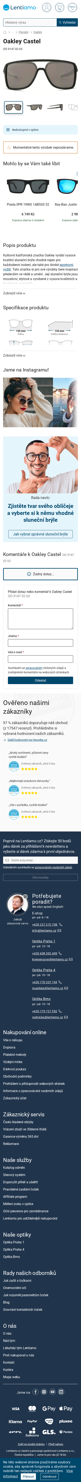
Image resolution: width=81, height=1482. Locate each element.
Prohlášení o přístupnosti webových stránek (34, 1083)
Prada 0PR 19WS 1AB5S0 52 (28, 204)
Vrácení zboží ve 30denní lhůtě (24, 1129)
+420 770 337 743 (44, 982)
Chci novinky (40, 877)
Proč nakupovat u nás (18, 1355)
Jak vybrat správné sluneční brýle (40, 534)
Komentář (15, 605)
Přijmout (28, 1476)
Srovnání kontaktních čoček (22, 1309)
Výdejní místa (12, 1062)
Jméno (13, 636)
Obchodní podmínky (17, 1076)
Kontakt (8, 1362)
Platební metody (14, 1054)
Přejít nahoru (55, 1444)
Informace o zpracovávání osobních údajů (33, 1091)
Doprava (9, 1047)
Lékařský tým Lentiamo (19, 1348)
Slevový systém (14, 1174)
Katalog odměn (14, 1167)
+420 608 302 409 (44, 953)
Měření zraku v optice (18, 1204)
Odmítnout (49, 1476)
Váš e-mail (16, 652)
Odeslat (40, 680)
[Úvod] (4, 32)
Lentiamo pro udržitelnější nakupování (30, 1218)
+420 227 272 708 (45, 924)
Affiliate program (15, 1196)
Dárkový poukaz (14, 1069)
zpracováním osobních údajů (53, 867)
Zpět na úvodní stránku (31, 1444)
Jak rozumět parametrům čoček (25, 1295)
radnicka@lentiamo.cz (47, 1017)
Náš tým (9, 1341)
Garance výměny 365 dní (20, 1136)
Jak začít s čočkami (17, 1280)
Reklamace (11, 1143)
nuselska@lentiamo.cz (47, 988)
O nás (7, 1333)
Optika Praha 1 (43, 941)
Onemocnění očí (14, 1288)
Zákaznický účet (14, 1098)
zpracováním (34, 668)
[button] (13, 107)
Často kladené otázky (18, 1122)
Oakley (37, 32)
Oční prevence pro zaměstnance (25, 1211)
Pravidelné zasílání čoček (21, 1189)
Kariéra (8, 1370)
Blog (6, 1302)
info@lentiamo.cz (44, 930)
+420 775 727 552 (44, 1011)
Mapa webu (11, 1377)
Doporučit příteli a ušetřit (20, 1182)
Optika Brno (41, 999)
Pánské (23, 32)
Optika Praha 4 (43, 970)
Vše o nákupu (12, 1040)
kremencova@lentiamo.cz (50, 959)
